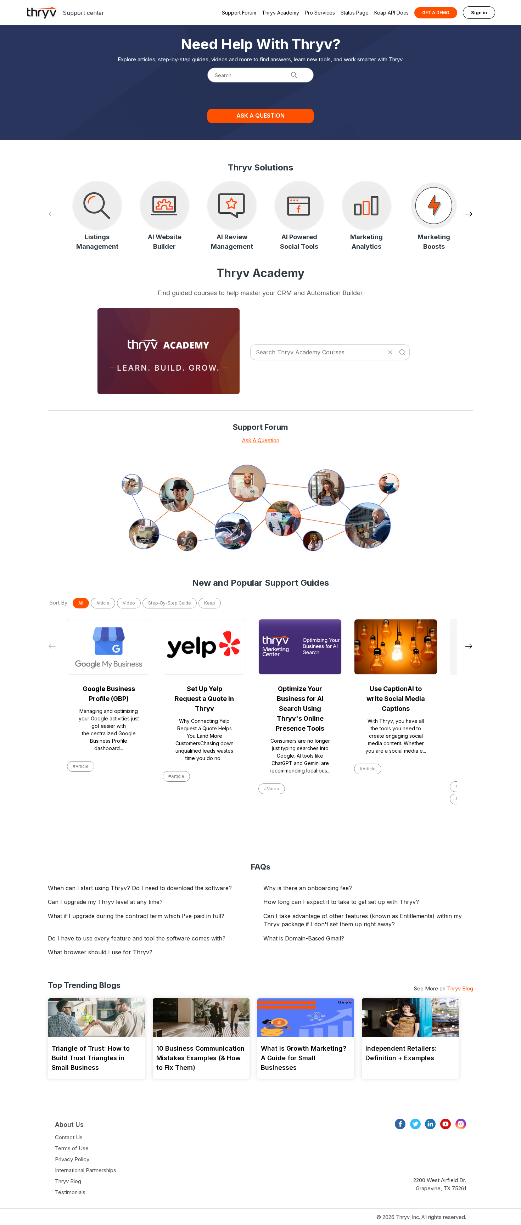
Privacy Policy (72, 1159)
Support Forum (239, 13)
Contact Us (69, 1137)
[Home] (41, 12)
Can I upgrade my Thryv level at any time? (105, 901)
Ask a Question (260, 115)
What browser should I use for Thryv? (100, 952)
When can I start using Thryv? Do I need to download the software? (140, 888)
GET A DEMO (435, 12)
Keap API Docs (391, 13)
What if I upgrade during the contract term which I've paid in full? (136, 916)
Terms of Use (72, 1148)
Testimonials (70, 1192)
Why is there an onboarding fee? (307, 888)
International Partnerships (85, 1170)
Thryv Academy (280, 13)
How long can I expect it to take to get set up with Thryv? (341, 901)
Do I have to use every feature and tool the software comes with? (136, 938)
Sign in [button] (479, 12)
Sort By (58, 602)
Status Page (355, 13)
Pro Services (320, 13)
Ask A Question (260, 440)
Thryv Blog (460, 988)
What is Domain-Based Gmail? (303, 938)
